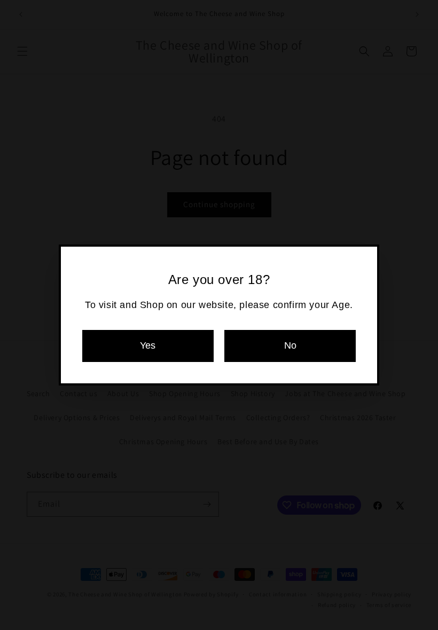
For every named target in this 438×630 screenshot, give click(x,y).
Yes (147, 345)
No (290, 345)
